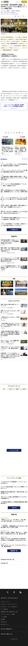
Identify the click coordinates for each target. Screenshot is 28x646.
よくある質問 (4, 616)
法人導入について (5, 624)
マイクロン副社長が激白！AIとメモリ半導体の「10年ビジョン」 (14, 487)
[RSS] (20, 592)
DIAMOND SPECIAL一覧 (7, 559)
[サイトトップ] (6, 2)
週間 (17, 389)
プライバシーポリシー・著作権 (8, 614)
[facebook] (14, 592)
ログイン (18, 1)
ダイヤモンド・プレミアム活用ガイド (9, 606)
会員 (24, 389)
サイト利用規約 (4, 609)
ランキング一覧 (14, 450)
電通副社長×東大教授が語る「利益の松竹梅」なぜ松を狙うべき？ (14, 492)
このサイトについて (5, 601)
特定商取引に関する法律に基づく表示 (9, 611)
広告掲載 (3, 619)
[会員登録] (24, 2)
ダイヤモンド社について (7, 634)
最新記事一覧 (14, 550)
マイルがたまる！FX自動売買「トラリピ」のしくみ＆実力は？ (14, 482)
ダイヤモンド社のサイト (7, 629)
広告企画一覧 (4, 563)
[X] (7, 592)
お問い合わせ (4, 621)
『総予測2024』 (13, 43)
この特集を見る (14, 229)
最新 (4, 389)
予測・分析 (6, 12)
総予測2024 (12, 12)
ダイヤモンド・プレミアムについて (9, 604)
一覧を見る (14, 507)
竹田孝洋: (15, 10)
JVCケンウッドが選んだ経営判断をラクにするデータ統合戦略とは (14, 497)
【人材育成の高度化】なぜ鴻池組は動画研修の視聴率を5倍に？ (14, 502)
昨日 (11, 389)
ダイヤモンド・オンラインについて (9, 598)
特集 (2, 12)
